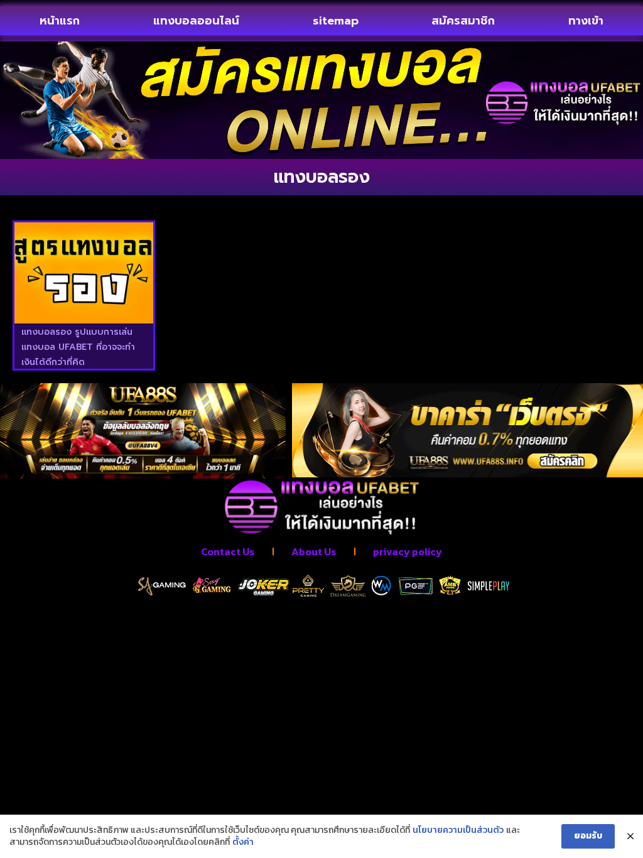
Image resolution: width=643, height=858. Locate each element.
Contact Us (227, 551)
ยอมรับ (588, 835)
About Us (313, 551)
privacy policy (407, 551)
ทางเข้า (585, 21)
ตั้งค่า (243, 842)
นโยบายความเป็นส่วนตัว (458, 830)
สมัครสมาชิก (463, 21)
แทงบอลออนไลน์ (196, 21)
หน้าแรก (60, 21)
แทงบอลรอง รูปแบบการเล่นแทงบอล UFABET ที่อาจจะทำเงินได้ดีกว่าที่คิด (78, 347)
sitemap (336, 21)
